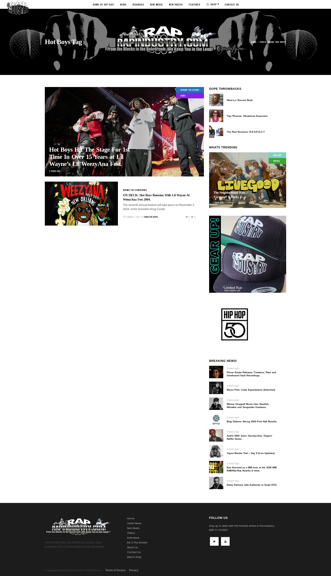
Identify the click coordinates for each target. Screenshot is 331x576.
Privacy (133, 570)
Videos (131, 533)
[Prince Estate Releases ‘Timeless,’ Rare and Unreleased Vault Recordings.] (216, 372)
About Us (132, 547)
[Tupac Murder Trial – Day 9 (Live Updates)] (216, 451)
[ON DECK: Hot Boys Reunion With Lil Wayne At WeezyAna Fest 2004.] (81, 203)
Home (253, 42)
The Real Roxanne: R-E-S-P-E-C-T (246, 131)
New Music (133, 528)
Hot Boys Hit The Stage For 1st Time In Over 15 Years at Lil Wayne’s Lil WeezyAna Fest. (89, 156)
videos (276, 160)
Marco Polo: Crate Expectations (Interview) (251, 389)
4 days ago (233, 449)
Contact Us (134, 552)
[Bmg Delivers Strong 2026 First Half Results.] (216, 419)
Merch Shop (134, 557)
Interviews (133, 537)
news (183, 95)
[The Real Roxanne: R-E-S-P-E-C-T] (216, 131)
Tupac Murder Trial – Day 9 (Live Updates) (251, 453)
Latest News (134, 523)
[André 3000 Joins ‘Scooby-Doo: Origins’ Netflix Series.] (216, 435)
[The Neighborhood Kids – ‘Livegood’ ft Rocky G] (247, 180)
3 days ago (233, 368)
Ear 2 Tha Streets (137, 542)
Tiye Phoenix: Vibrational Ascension (247, 116)
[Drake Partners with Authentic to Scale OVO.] (216, 483)
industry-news (151, 217)
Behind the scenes (189, 89)
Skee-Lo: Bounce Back (240, 100)
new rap (277, 155)
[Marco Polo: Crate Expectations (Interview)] (216, 388)
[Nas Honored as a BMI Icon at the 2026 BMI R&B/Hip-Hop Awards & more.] (216, 467)
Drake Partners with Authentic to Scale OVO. (252, 484)
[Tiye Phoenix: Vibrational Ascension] (216, 116)
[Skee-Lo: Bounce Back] (216, 100)
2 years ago (54, 171)
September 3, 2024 (131, 217)
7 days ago (218, 202)
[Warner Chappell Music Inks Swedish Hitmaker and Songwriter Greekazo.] (216, 403)
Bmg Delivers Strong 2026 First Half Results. (252, 421)
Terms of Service (115, 570)
